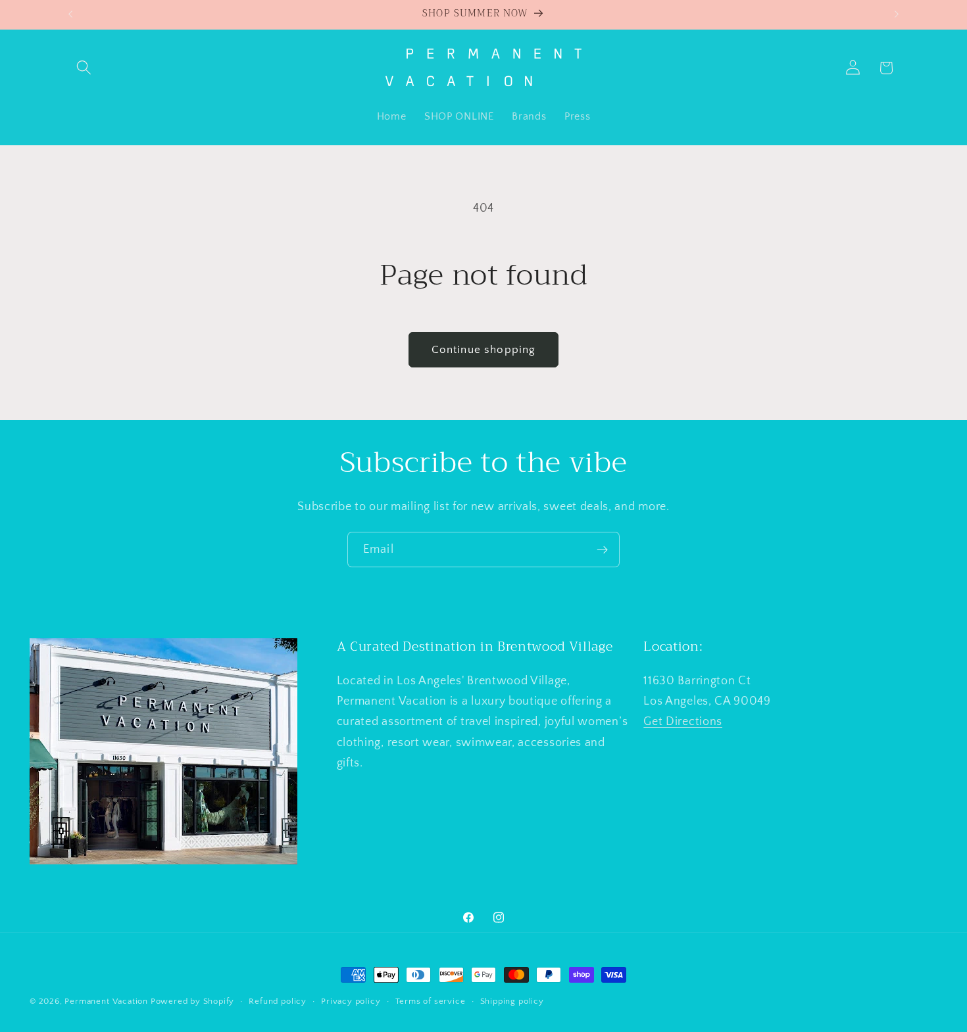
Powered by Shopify (193, 1001)
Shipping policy (512, 1001)
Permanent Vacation (106, 1001)
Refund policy (277, 1001)
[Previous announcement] (70, 14)
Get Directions (682, 721)
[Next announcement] (896, 14)
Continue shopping (484, 349)
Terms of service (430, 1001)
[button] (84, 68)
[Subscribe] (602, 549)
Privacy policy (350, 1001)
